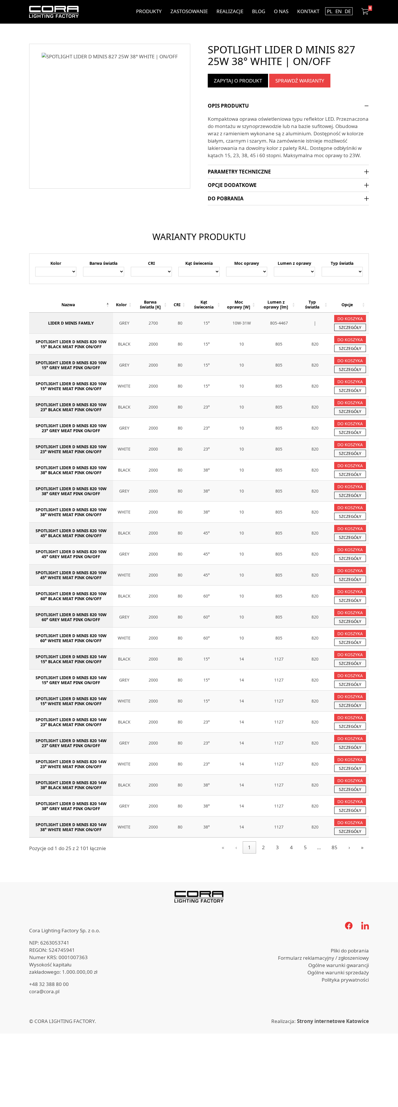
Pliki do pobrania (350, 950)
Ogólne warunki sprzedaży (338, 972)
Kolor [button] (121, 304)
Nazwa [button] (68, 304)
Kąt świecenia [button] (204, 304)
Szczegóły (350, 327)
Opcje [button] (347, 304)
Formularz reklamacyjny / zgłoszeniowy (323, 957)
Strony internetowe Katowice (333, 1021)
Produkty (149, 11)
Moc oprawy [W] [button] (238, 304)
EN (338, 11)
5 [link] (305, 847)
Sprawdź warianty (299, 80)
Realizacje (229, 11)
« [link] (223, 847)
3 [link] (277, 847)
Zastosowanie (189, 11)
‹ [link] (236, 847)
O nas (281, 11)
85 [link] (334, 847)
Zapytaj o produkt (238, 80)
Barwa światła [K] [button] (150, 304)
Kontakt (308, 11)
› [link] (349, 847)
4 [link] (291, 847)
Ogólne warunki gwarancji (338, 965)
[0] (365, 11)
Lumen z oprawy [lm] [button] (276, 304)
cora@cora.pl (44, 991)
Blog (258, 11)
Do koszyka (350, 318)
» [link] (362, 847)
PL (329, 11)
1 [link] (249, 847)
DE (348, 11)
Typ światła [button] (312, 304)
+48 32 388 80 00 (49, 984)
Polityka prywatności (345, 979)
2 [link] (263, 847)
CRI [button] (177, 304)
